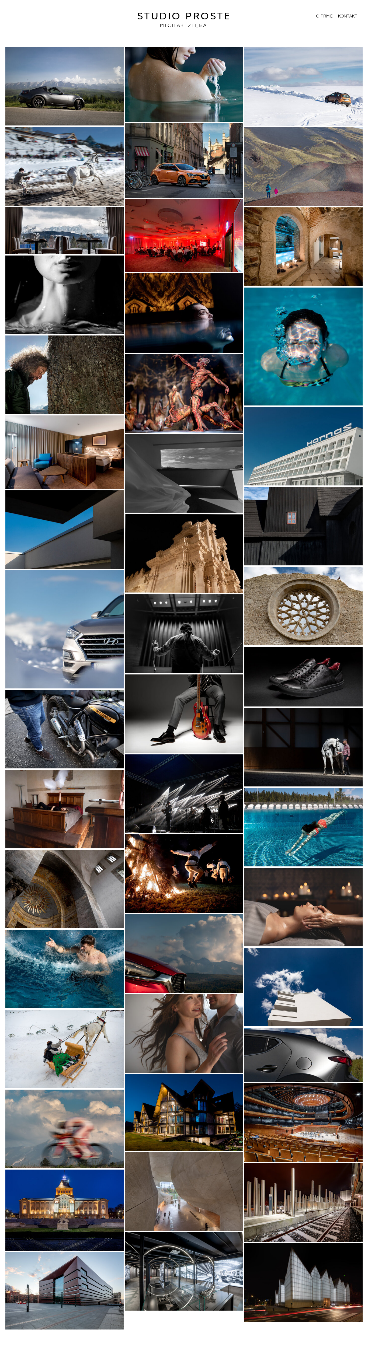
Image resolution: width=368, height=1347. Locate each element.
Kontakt (347, 16)
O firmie (324, 16)
